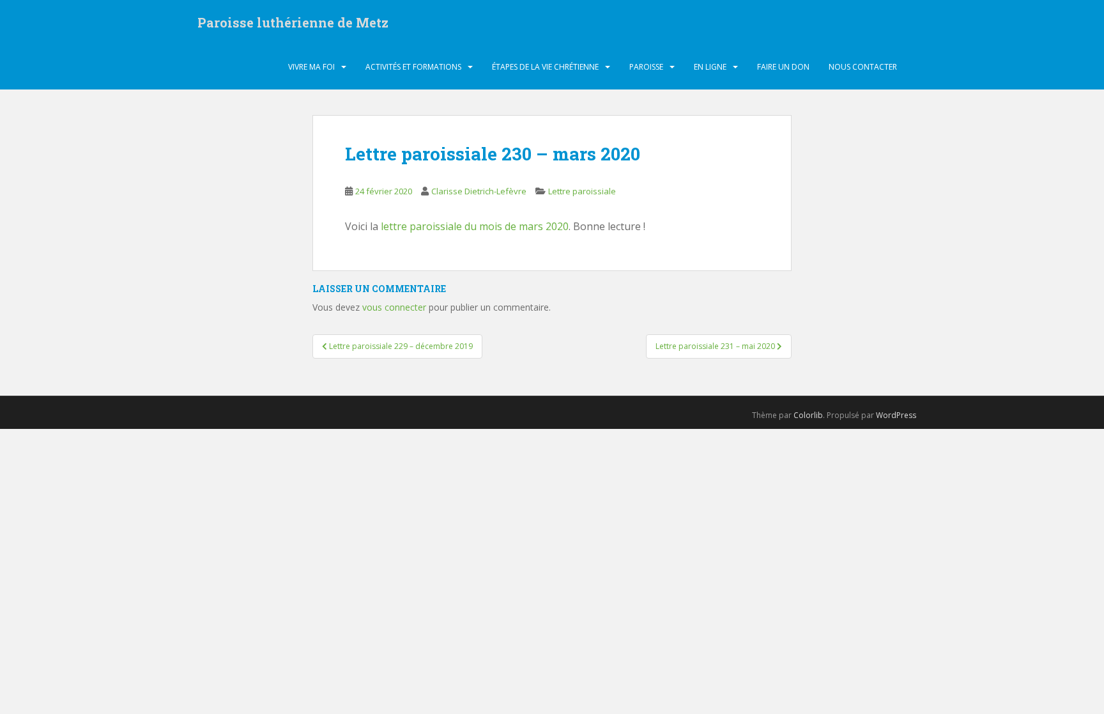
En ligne (710, 66)
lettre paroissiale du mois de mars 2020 (475, 226)
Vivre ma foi (311, 66)
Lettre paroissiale (582, 191)
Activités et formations (413, 66)
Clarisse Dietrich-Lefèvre (478, 191)
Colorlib (808, 415)
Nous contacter (863, 66)
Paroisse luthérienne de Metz (292, 22)
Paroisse (646, 66)
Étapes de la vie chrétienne (545, 66)
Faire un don (783, 66)
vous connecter (394, 307)
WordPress (896, 415)
